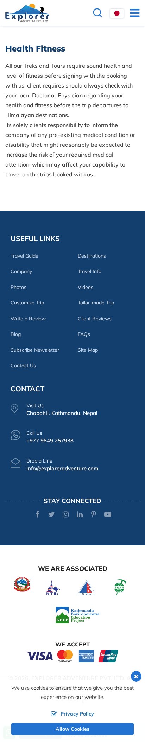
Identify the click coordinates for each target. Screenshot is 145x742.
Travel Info (89, 271)
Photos (18, 287)
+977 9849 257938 (50, 440)
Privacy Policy (77, 714)
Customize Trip (27, 303)
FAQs (84, 334)
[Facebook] (37, 514)
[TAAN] (120, 587)
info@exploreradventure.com (62, 468)
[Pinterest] (94, 514)
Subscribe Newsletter (35, 350)
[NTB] (53, 587)
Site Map (88, 350)
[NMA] (86, 587)
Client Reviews (95, 318)
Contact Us (23, 365)
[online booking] (72, 655)
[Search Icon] (97, 13)
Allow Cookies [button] (72, 729)
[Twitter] (51, 514)
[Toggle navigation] (132, 12)
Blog (16, 334)
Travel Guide (24, 256)
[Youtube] (108, 514)
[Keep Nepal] (77, 614)
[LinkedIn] (80, 514)
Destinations (92, 256)
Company (21, 271)
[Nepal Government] (22, 583)
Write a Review (28, 318)
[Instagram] (65, 514)
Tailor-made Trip (96, 303)
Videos (85, 287)
